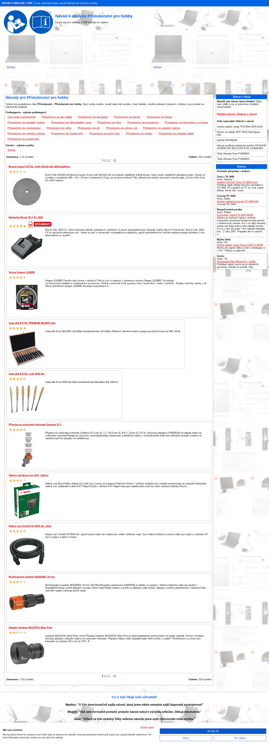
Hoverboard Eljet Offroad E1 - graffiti (236, 261)
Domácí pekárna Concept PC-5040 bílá (237, 201)
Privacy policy (147, 727)
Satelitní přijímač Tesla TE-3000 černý (237, 182)
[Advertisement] (134, 65)
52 (114, 160)
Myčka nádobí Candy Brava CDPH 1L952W (240, 245)
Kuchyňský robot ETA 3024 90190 (235, 215)
